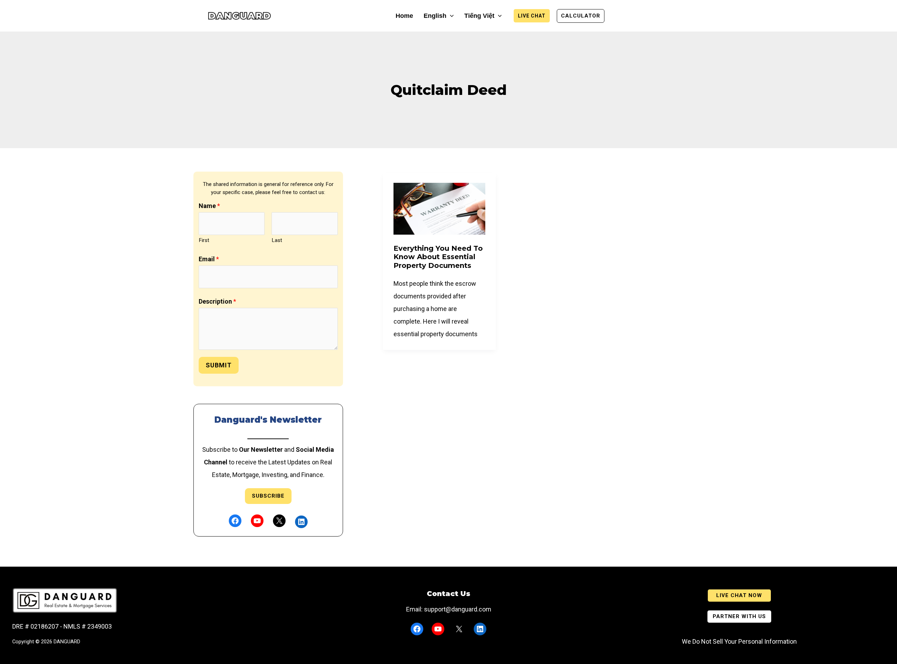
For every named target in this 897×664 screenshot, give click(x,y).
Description (217, 301)
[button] (450, 16)
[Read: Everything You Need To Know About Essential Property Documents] (439, 208)
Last (277, 240)
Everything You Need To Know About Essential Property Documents (438, 257)
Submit (219, 365)
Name (209, 205)
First (204, 240)
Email (209, 259)
